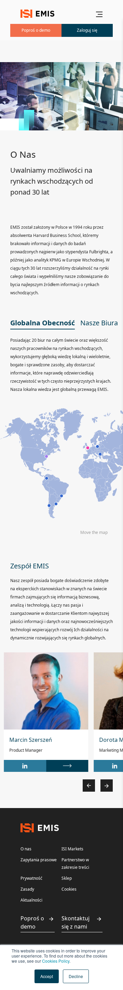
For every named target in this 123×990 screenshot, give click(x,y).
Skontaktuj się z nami (76, 922)
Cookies (69, 889)
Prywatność (31, 878)
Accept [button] (46, 976)
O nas (25, 849)
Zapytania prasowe (38, 860)
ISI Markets (72, 849)
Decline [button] (76, 976)
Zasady (27, 889)
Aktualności (31, 900)
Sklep (67, 878)
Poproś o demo (32, 922)
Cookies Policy (55, 961)
